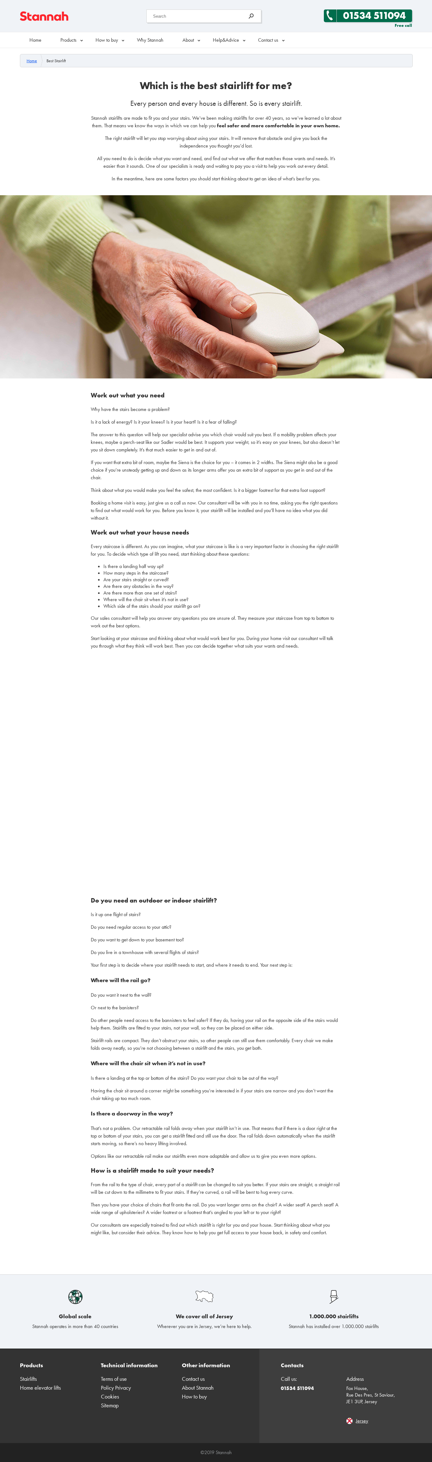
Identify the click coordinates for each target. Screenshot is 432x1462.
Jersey (362, 1420)
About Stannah (197, 1387)
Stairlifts (28, 1378)
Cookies (110, 1396)
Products (68, 40)
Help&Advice (226, 40)
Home (35, 40)
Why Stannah (150, 40)
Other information (206, 1365)
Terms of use (114, 1378)
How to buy (107, 40)
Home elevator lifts (40, 1387)
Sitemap (110, 1405)
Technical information (129, 1365)
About (188, 40)
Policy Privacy (116, 1387)
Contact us (268, 40)
